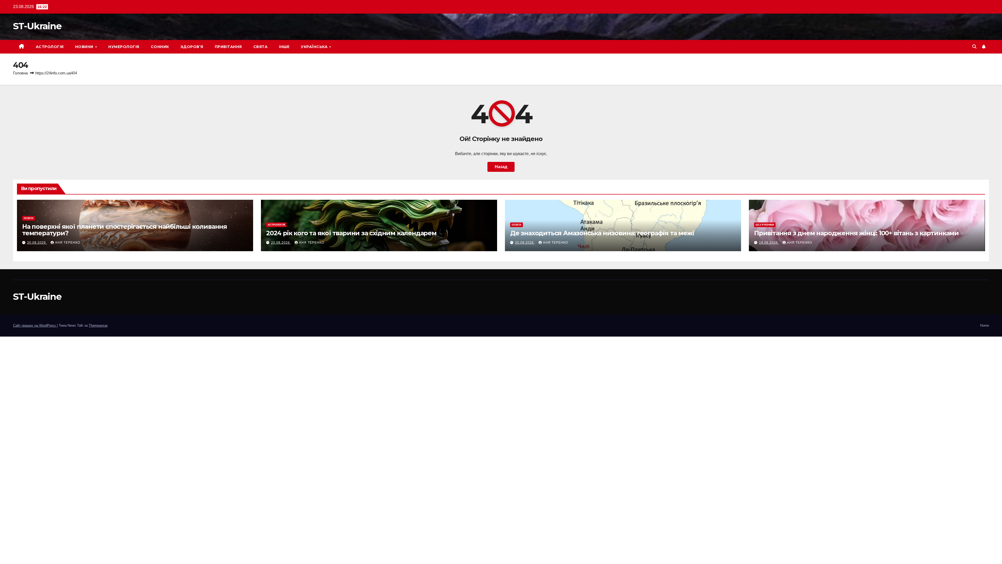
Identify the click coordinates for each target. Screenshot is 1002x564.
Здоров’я (192, 46)
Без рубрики (765, 224)
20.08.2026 (37, 242)
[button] (974, 46)
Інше (284, 46)
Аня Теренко (67, 242)
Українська (315, 46)
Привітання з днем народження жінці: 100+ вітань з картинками (856, 233)
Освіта (28, 218)
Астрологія (50, 46)
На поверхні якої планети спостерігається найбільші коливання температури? (124, 230)
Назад (501, 166)
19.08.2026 (769, 242)
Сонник (160, 46)
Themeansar (98, 325)
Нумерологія (123, 46)
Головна (20, 73)
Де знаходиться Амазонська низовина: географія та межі (602, 233)
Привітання (228, 46)
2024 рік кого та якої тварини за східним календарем (351, 233)
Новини (85, 46)
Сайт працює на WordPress (35, 325)
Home (984, 325)
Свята (260, 46)
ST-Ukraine (37, 26)
